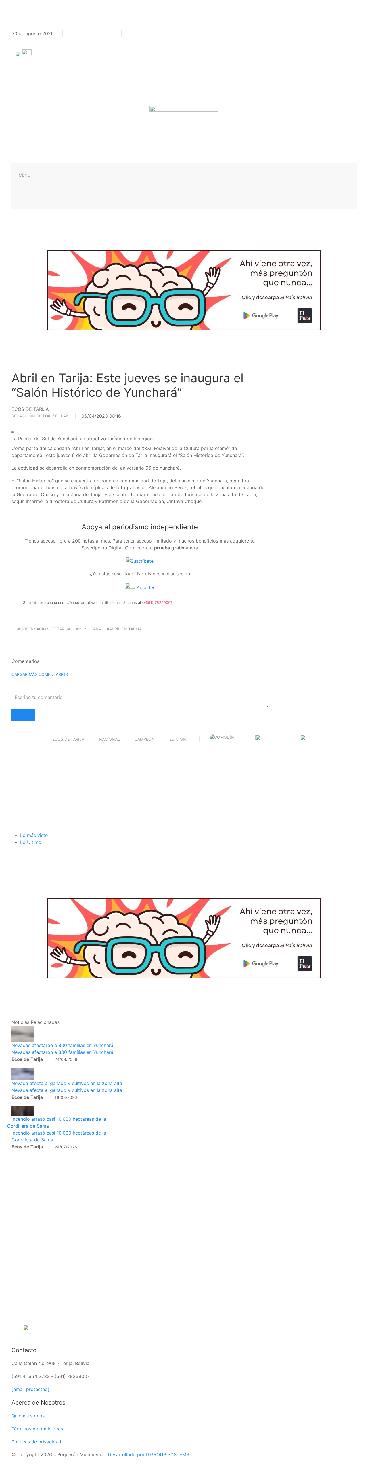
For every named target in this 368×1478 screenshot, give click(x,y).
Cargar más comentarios (40, 674)
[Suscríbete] (140, 560)
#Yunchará (88, 628)
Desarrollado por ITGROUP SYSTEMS (148, 1454)
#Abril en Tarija (124, 628)
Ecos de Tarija (68, 739)
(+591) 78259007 (157, 602)
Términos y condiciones (37, 1429)
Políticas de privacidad (36, 1442)
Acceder (145, 587)
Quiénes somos (28, 1416)
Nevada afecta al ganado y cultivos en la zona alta (67, 1083)
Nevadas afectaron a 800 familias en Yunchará (62, 1045)
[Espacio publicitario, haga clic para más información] (184, 289)
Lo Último (30, 842)
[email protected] (30, 1389)
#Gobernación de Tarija (43, 628)
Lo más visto (34, 835)
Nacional (109, 739)
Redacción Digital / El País (41, 415)
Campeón (145, 739)
